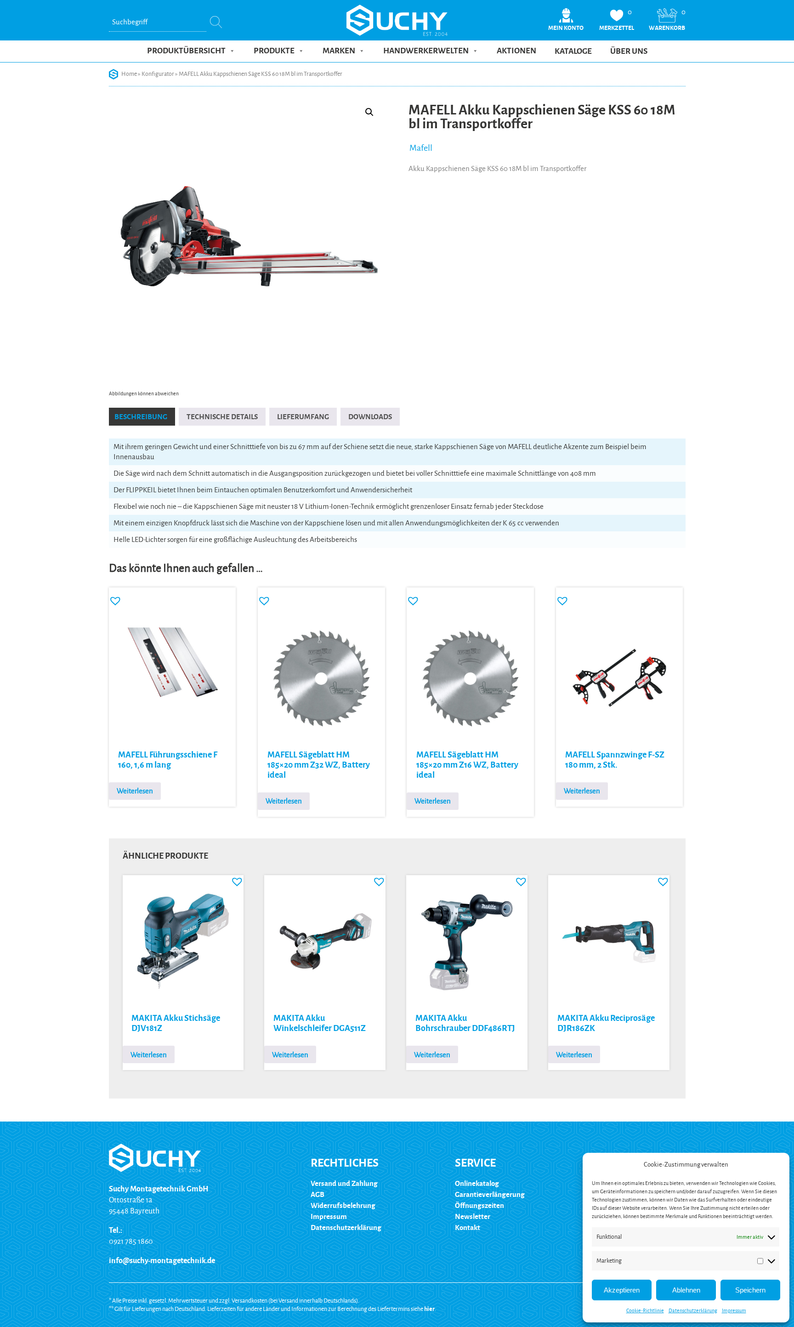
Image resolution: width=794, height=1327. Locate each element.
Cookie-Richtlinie (645, 1310)
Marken (339, 50)
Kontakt (467, 1227)
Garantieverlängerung (490, 1194)
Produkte (274, 50)
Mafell (420, 148)
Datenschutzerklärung (693, 1310)
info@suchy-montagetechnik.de (162, 1261)
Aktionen (516, 50)
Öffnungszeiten (479, 1205)
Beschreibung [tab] (140, 417)
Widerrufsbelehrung (343, 1205)
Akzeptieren (622, 1290)
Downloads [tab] (370, 417)
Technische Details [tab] (222, 417)
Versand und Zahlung (344, 1183)
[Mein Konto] (566, 21)
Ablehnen (686, 1290)
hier (429, 1309)
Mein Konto (566, 28)
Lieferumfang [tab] (303, 417)
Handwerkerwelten (426, 50)
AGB (317, 1194)
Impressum (734, 1310)
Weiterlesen (135, 791)
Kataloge (573, 51)
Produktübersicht (186, 50)
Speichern (750, 1290)
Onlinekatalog (477, 1183)
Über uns (628, 51)
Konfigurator (158, 74)
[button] (369, 112)
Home (129, 74)
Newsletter (472, 1216)
